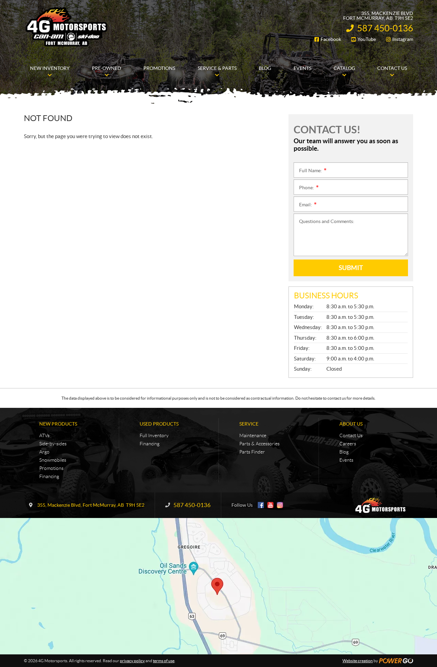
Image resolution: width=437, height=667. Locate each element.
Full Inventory (154, 435)
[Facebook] (261, 505)
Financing (49, 476)
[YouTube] (270, 505)
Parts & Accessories (259, 443)
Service (248, 424)
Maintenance (252, 435)
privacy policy (132, 660)
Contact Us (351, 435)
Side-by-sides (53, 443)
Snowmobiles (52, 460)
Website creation (357, 660)
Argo (44, 452)
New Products (58, 424)
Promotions (51, 468)
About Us (351, 424)
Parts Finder (252, 452)
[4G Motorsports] (66, 26)
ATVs (44, 435)
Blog (344, 452)
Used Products (159, 424)
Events (346, 460)
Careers (347, 443)
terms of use (163, 660)
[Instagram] (280, 505)
